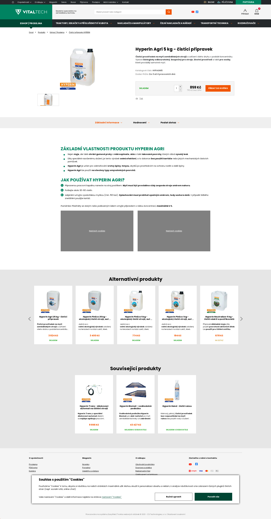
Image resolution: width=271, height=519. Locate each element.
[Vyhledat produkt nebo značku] (169, 12)
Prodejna (33, 464)
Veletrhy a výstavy (90, 471)
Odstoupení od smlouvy (147, 474)
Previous (29, 319)
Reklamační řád (143, 471)
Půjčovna (33, 467)
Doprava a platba (144, 467)
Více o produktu (177, 436)
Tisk (141, 99)
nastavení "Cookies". (112, 497)
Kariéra (32, 471)
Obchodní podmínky (145, 464)
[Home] (13, 2)
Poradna (86, 467)
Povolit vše (213, 496)
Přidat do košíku (218, 88)
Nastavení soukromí (176, 514)
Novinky (85, 464)
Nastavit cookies (97, 230)
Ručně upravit (173, 496)
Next (241, 319)
